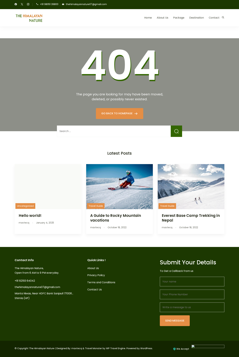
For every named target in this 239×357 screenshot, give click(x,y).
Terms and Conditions (101, 282)
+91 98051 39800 (49, 4)
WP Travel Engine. (116, 348)
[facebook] (16, 4)
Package (178, 18)
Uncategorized (25, 206)
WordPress (146, 348)
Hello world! (30, 215)
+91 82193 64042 (25, 281)
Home (148, 18)
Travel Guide (96, 206)
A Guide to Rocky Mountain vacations (115, 218)
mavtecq (76, 348)
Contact (214, 18)
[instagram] (28, 4)
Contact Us (94, 289)
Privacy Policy (96, 275)
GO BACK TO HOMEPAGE (117, 113)
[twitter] (22, 4)
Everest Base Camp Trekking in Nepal (191, 218)
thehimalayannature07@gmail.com (86, 4)
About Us (162, 18)
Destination (196, 18)
